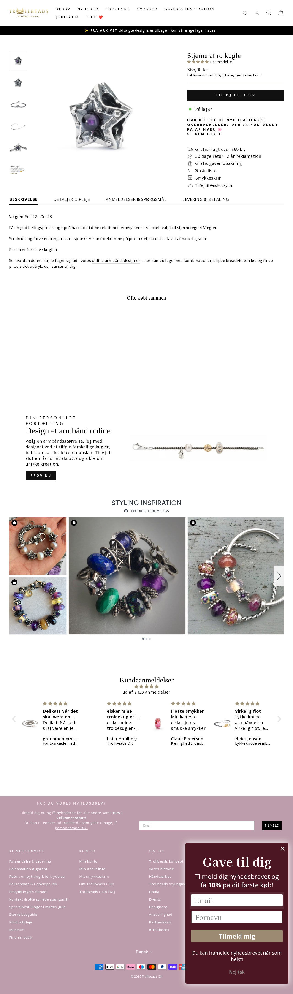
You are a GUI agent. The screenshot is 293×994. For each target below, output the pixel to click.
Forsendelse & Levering (30, 861)
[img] (147, 686)
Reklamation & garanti (28, 868)
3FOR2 (63, 8)
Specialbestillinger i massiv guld (37, 906)
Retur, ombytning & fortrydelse (37, 876)
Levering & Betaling (205, 199)
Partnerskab (160, 922)
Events (155, 899)
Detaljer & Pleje (72, 199)
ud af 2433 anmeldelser (146, 692)
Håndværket (160, 876)
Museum (16, 929)
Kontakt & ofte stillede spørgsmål (38, 899)
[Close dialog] (283, 849)
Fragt (219, 75)
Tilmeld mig (237, 936)
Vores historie (161, 868)
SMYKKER (147, 8)
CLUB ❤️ (95, 17)
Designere (158, 906)
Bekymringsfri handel (28, 891)
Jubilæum (67, 17)
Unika (154, 891)
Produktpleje (20, 922)
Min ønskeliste (92, 868)
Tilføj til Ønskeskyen (213, 185)
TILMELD (272, 825)
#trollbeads (159, 929)
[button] (198, 61)
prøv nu (41, 475)
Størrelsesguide (23, 914)
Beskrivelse (23, 199)
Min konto (88, 861)
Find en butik (21, 937)
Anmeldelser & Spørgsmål (136, 199)
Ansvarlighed (160, 914)
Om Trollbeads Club (96, 884)
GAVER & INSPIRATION (189, 8)
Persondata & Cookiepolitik (33, 884)
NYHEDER (87, 8)
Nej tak (237, 972)
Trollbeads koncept (166, 861)
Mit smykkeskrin (94, 876)
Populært (117, 8)
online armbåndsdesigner (116, 260)
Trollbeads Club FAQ (97, 891)
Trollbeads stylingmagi (169, 884)
